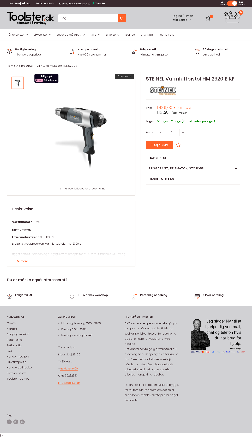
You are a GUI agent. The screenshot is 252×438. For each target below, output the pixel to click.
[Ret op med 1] (183, 132)
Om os (11, 323)
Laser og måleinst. (69, 35)
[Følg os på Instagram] (15, 422)
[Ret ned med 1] (160, 132)
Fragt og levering (18, 334)
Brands (130, 35)
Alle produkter (24, 65)
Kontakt (12, 329)
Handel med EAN (18, 357)
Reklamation (15, 345)
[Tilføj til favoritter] (179, 145)
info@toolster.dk (69, 383)
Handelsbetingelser (20, 367)
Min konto (180, 20)
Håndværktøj (15, 35)
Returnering (14, 340)
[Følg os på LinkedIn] (22, 422)
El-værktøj (40, 35)
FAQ (9, 351)
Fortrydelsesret (16, 373)
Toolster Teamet (18, 379)
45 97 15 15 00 (69, 369)
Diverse (111, 35)
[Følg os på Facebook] (9, 422)
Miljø (93, 35)
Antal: (150, 132)
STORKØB (147, 35)
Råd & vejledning (19, 3)
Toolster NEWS (44, 3)
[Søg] (122, 18)
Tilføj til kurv (159, 145)
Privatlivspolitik (16, 362)
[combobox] (88, 18)
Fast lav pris (166, 35)
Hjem (10, 65)
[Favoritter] (208, 18)
